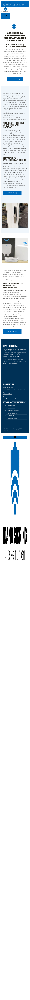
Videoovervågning (13, 410)
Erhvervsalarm (12, 405)
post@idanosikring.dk (17, 5)
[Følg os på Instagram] (7, 2)
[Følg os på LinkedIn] (9, 2)
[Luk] (15, 437)
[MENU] (5, 16)
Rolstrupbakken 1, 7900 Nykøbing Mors (14, 389)
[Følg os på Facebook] (4, 2)
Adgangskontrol (12, 413)
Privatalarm (11, 408)
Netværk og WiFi (12, 418)
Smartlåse (11, 416)
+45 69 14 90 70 (7, 4)
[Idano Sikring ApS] (6, 13)
